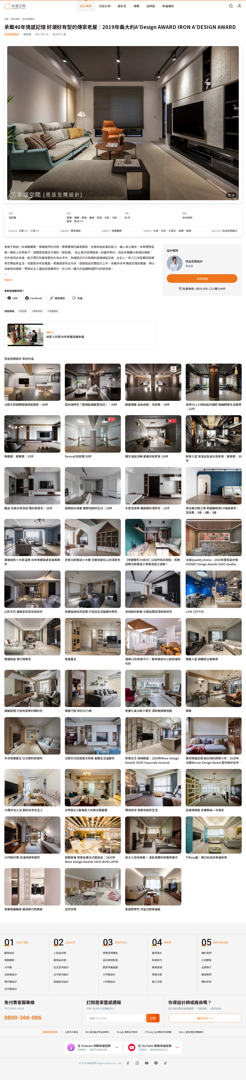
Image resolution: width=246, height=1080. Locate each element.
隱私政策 (206, 981)
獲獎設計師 (59, 960)
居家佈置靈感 (110, 967)
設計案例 (86, 6)
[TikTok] (165, 1063)
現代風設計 (10, 981)
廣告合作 (203, 1018)
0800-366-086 (22, 1017)
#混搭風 (22, 311)
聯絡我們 (206, 974)
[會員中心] (239, 6)
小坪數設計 (109, 981)
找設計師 (104, 6)
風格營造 (157, 967)
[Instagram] (137, 1063)
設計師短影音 (110, 960)
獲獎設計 (9, 953)
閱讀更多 (8, 279)
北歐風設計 (10, 974)
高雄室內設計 (61, 981)
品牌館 (150, 6)
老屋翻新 (9, 960)
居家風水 (157, 953)
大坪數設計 (109, 974)
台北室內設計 (61, 967)
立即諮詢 (202, 278)
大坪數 (8, 967)
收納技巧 (157, 960)
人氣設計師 (59, 953)
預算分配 (157, 974)
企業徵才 (206, 967)
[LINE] (156, 1063)
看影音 (122, 6)
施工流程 (157, 981)
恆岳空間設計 (28, 18)
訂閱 (153, 1018)
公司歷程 (206, 960)
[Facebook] (128, 1063)
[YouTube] (146, 1063)
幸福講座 (168, 6)
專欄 (136, 6)
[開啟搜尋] (231, 6)
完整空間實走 (110, 953)
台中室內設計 (61, 974)
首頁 (6, 18)
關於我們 (206, 953)
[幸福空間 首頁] (14, 6)
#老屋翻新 (53, 311)
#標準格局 (37, 311)
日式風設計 (10, 989)
